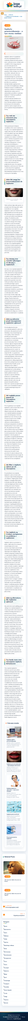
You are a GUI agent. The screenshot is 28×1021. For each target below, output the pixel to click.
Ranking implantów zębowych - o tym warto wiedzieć (13, 790)
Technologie (7, 980)
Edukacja (6, 935)
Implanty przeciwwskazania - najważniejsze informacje (14, 764)
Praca (5, 961)
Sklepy (5, 974)
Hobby (5, 939)
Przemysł (6, 967)
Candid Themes (17, 1018)
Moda (5, 948)
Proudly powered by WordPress (11, 1017)
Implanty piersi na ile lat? (13, 814)
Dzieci (5, 932)
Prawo (5, 964)
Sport (5, 977)
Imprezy (6, 942)
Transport (6, 983)
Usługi (5, 996)
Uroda (5, 993)
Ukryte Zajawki (7, 990)
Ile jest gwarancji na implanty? (12, 837)
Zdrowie (7, 25)
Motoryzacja (7, 951)
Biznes (5, 926)
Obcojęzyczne (7, 958)
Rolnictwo (6, 971)
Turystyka (6, 987)
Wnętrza (6, 999)
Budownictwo (7, 929)
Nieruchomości (7, 955)
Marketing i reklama (9, 945)
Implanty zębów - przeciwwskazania (11, 740)
